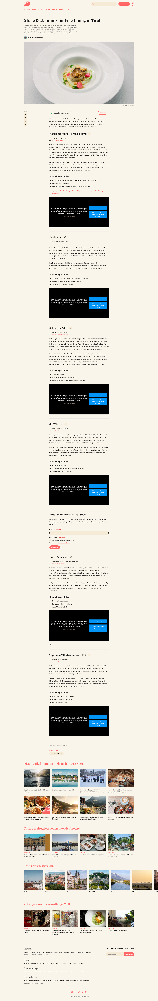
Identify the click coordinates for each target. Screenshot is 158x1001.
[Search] (92, 4)
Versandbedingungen (35, 980)
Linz (43, 952)
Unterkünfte (55, 963)
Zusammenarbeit (36, 972)
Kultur (42, 963)
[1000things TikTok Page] (79, 992)
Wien (33, 952)
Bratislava (27, 954)
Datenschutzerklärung (64, 542)
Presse (62, 980)
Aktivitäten (34, 963)
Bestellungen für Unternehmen (33, 983)
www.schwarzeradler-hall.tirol (60, 334)
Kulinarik (26, 963)
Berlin (73, 952)
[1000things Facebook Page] (82, 992)
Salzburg (49, 952)
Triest (34, 954)
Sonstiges (81, 963)
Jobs (44, 972)
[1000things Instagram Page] (75, 992)
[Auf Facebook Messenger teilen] (25, 117)
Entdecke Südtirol (43, 954)
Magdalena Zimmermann (36, 37)
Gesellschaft (72, 963)
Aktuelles (83, 852)
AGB (71, 972)
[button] (25, 125)
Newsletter (125, 3)
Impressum (82, 972)
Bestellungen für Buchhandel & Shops (77, 980)
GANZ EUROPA (80, 952)
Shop (25, 980)
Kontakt (49, 972)
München (66, 952)
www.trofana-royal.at (57, 140)
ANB (75, 972)
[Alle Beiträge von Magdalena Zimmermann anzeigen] (25, 37)
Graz (38, 952)
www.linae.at (55, 661)
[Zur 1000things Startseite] (27, 4)
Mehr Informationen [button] (69, 216)
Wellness (63, 963)
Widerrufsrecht (48, 980)
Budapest (89, 952)
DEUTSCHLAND (58, 952)
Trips (47, 963)
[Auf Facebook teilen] (25, 121)
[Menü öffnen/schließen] (132, 4)
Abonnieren (54, 547)
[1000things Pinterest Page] (86, 992)
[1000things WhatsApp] (72, 992)
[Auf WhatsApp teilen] (25, 114)
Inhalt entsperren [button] (98, 208)
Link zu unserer (59, 542)
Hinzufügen (102, 112)
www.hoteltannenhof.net (58, 563)
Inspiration (27, 16)
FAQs (56, 980)
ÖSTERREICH (27, 952)
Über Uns (26, 972)
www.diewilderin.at (57, 430)
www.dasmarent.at (57, 243)
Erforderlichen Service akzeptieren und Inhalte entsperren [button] (98, 214)
